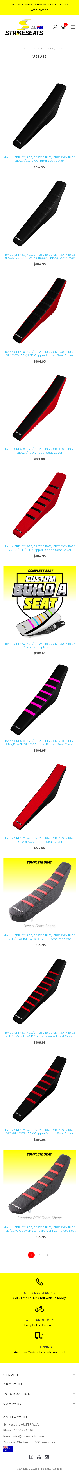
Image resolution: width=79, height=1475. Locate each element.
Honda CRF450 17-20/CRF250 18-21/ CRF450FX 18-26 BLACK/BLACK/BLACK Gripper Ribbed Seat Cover (39, 256)
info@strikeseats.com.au (30, 1436)
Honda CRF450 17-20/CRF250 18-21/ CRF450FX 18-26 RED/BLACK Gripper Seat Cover (39, 839)
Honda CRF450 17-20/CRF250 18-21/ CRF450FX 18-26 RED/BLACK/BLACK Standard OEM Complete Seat (40, 1229)
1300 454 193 (23, 1430)
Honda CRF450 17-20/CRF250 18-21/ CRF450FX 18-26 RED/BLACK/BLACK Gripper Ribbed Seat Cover (39, 1131)
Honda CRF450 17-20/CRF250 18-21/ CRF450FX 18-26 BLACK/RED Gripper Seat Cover (39, 450)
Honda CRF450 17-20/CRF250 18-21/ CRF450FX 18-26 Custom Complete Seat (39, 645)
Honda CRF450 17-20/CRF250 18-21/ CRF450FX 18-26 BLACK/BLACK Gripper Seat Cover (39, 159)
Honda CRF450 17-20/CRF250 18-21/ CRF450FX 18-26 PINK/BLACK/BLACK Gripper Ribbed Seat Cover (39, 742)
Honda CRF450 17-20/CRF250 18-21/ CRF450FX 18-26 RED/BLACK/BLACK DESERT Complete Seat (39, 937)
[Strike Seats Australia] (25, 26)
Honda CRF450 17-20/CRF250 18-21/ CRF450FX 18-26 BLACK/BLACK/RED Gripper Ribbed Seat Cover (39, 353)
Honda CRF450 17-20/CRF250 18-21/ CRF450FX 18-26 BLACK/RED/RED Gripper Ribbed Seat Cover (39, 548)
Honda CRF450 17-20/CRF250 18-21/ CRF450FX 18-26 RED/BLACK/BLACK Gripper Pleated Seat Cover (39, 1034)
